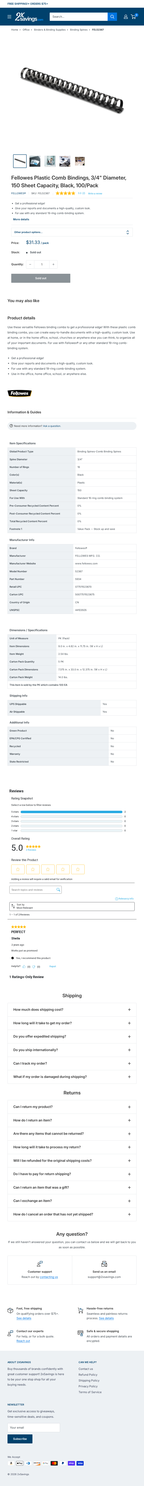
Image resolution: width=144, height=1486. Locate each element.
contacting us (49, 1277)
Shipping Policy (89, 1380)
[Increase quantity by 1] (53, 264)
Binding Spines (79, 29)
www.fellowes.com (86, 563)
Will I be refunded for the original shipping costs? (52, 1161)
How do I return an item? (32, 1120)
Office (26, 29)
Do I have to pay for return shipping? (42, 1174)
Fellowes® (18, 193)
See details (23, 1318)
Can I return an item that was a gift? (41, 1187)
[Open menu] (9, 16)
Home (14, 29)
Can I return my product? (33, 1107)
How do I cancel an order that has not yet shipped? (53, 1214)
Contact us (86, 1369)
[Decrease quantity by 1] (30, 264)
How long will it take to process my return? (47, 1147)
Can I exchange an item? (32, 1201)
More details (21, 219)
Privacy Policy (88, 1386)
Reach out (23, 1341)
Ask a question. (52, 425)
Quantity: (17, 264)
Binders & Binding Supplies (50, 29)
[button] (133, 16)
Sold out (40, 278)
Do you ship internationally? (35, 1050)
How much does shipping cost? (38, 1009)
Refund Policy (88, 1374)
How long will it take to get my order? (42, 1023)
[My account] (126, 17)
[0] (133, 16)
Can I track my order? (30, 1063)
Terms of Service (90, 1392)
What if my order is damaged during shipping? (50, 1077)
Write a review (95, 194)
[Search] (112, 17)
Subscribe (20, 1439)
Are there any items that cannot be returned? (48, 1134)
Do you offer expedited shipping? (39, 1036)
